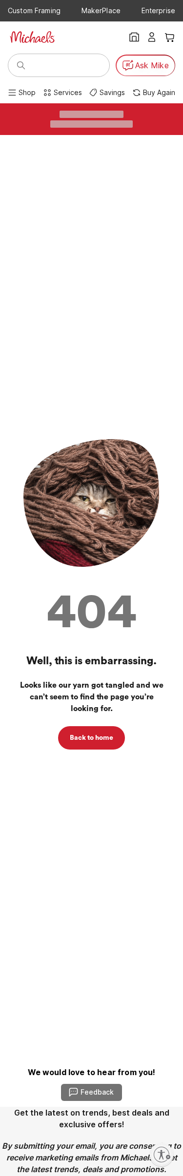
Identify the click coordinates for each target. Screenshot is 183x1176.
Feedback (97, 1092)
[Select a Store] (134, 37)
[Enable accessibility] (161, 1154)
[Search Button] (21, 65)
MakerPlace (101, 10)
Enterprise (158, 10)
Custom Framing (34, 10)
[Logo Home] (32, 37)
